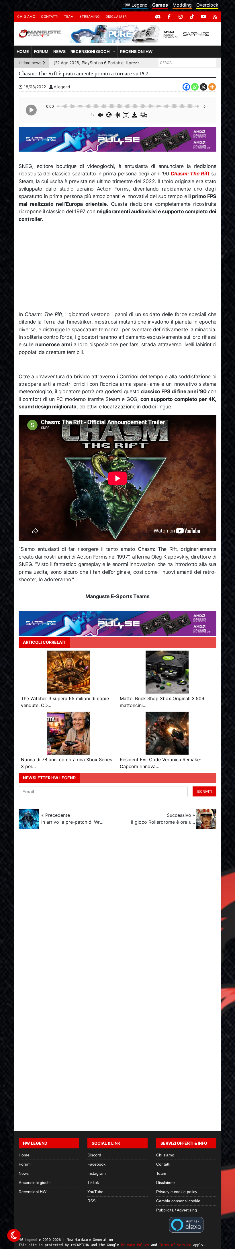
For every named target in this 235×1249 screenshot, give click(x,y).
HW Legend (135, 5)
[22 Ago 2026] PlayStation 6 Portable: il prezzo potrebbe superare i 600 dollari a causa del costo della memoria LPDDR (99, 62)
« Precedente (73, 818)
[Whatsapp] (195, 87)
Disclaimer (116, 16)
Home (23, 51)
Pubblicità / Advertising (176, 1210)
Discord (94, 1155)
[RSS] (215, 16)
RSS (91, 1201)
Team (69, 16)
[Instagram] (180, 16)
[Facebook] (169, 16)
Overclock (207, 5)
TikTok (93, 1182)
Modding (182, 5)
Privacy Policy (135, 1245)
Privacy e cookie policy (176, 1191)
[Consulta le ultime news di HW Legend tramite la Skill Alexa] (186, 1224)
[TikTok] (192, 16)
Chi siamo (26, 16)
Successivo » (163, 818)
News (59, 51)
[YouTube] (203, 16)
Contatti (49, 16)
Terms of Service (175, 1245)
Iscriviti (204, 791)
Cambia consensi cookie (178, 1201)
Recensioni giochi (90, 51)
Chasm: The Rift (190, 174)
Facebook (96, 1164)
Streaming (89, 16)
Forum (41, 51)
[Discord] (157, 16)
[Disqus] (117, 909)
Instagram (96, 1173)
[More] (212, 87)
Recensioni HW (136, 51)
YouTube (95, 1191)
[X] (203, 87)
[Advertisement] (117, 269)
